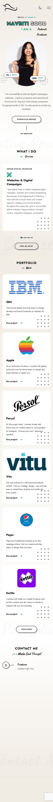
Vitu (9, 476)
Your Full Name (15, 691)
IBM (9, 302)
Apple (10, 360)
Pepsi (9, 535)
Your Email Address (17, 706)
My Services (26, 128)
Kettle (10, 593)
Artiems (34, 793)
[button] (21, 237)
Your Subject (14, 721)
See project (12, 323)
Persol (10, 418)
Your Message (14, 735)
